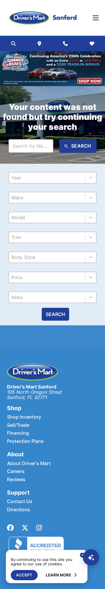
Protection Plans (25, 441)
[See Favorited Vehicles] (92, 43)
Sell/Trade (18, 425)
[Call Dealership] (65, 43)
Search (55, 314)
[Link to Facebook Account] (10, 527)
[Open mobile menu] (96, 17)
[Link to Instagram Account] (39, 527)
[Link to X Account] (25, 527)
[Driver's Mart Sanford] (42, 18)
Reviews (16, 479)
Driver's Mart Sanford (31, 387)
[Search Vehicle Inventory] (13, 43)
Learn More (58, 575)
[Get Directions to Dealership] (39, 43)
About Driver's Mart (29, 463)
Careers (15, 471)
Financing (18, 433)
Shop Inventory (24, 416)
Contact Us (19, 501)
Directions (18, 509)
